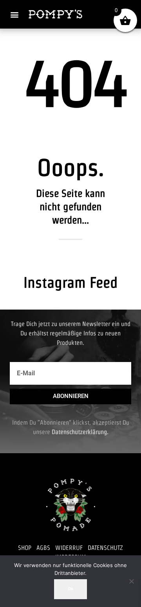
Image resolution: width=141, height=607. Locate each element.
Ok (70, 588)
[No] (131, 581)
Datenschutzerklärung (79, 432)
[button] (14, 14)
